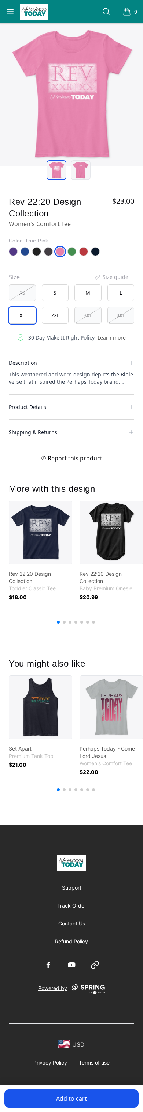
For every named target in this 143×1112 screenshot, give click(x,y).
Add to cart (71, 1098)
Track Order (71, 905)
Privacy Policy (50, 1062)
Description (23, 362)
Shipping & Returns (33, 432)
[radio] (22, 292)
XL (22, 315)
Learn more (112, 337)
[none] (111, 277)
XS (22, 292)
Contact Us (71, 923)
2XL (55, 315)
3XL (88, 315)
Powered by (52, 988)
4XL (121, 315)
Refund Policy (71, 941)
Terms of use (94, 1062)
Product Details (27, 406)
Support (71, 888)
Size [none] (14, 277)
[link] (40, 532)
